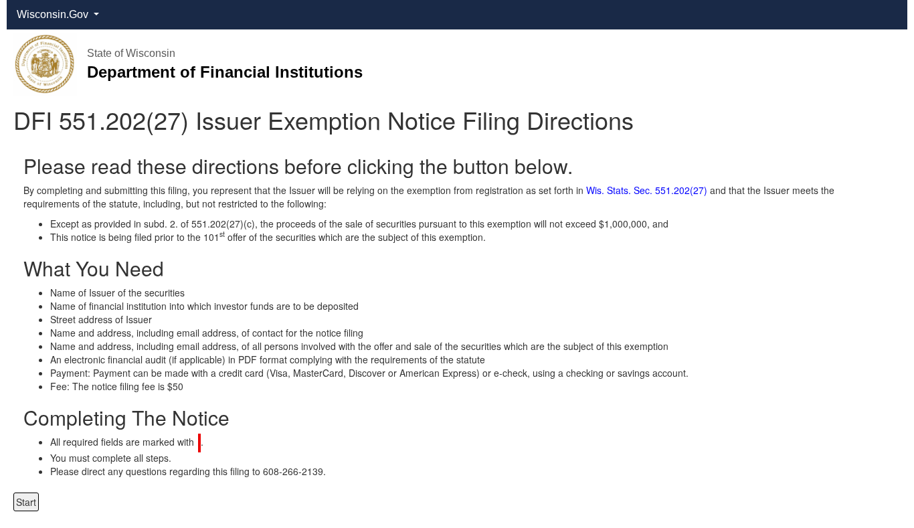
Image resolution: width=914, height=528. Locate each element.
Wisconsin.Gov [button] (54, 14)
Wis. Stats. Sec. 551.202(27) (646, 190)
